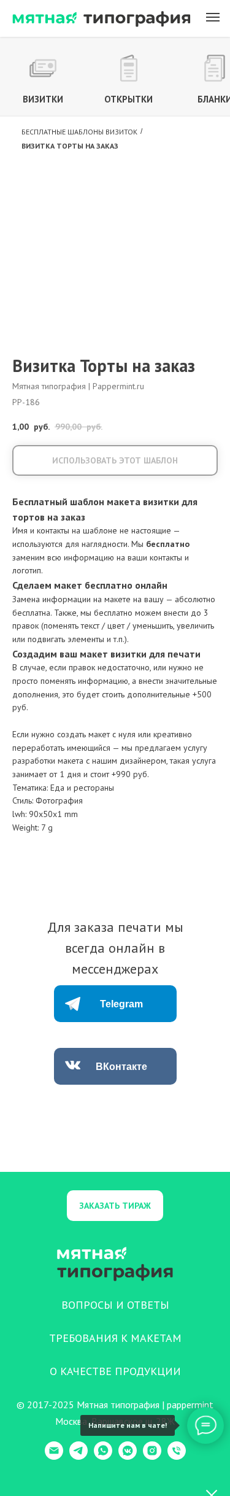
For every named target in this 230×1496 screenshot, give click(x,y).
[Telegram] (78, 1456)
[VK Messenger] (127, 1456)
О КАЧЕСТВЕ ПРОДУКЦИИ (115, 1371)
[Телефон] (176, 1456)
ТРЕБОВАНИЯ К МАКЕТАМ (115, 1338)
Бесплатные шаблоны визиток (79, 131)
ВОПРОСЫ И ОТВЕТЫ (115, 1305)
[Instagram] (152, 1456)
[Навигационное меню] (213, 17)
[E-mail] (54, 1456)
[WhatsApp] (103, 1456)
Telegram (121, 1004)
